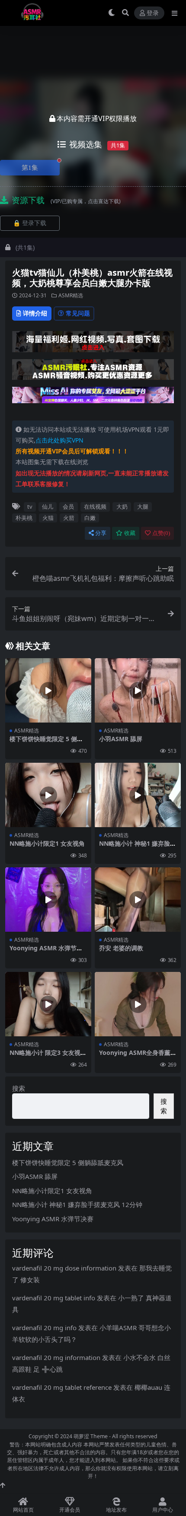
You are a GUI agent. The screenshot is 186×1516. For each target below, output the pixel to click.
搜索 (18, 1088)
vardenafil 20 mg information (56, 1357)
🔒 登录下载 (29, 223)
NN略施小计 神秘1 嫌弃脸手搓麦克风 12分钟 (137, 847)
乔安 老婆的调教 (121, 948)
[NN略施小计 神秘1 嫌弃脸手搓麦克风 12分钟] (138, 795)
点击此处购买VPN (59, 440)
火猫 (48, 518)
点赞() (161, 533)
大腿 (142, 506)
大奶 (122, 506)
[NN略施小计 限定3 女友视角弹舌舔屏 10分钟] (48, 1004)
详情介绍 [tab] (35, 313)
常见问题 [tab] (78, 313)
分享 (100, 533)
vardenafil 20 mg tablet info (53, 1297)
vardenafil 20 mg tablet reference (62, 1387)
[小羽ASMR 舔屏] (138, 690)
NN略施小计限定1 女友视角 (47, 843)
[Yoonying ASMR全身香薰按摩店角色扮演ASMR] (138, 1004)
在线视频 (95, 506)
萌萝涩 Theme (91, 1436)
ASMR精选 (70, 295)
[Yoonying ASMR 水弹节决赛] (48, 899)
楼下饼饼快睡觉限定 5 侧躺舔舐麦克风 (46, 742)
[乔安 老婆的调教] (138, 899)
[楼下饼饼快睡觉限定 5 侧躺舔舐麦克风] (48, 690)
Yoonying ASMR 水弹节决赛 (46, 951)
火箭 (68, 518)
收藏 (129, 533)
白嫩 (90, 518)
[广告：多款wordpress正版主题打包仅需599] (93, 344)
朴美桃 (24, 518)
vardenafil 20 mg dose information (64, 1268)
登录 (153, 13)
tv (29, 506)
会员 (68, 506)
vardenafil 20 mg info (44, 1327)
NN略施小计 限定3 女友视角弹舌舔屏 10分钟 (48, 1056)
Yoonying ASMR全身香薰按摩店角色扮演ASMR (137, 1056)
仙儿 (47, 506)
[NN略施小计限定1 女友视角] (48, 795)
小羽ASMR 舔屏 (120, 739)
